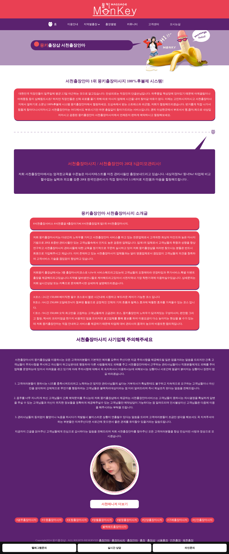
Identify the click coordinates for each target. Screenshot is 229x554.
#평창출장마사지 (127, 519)
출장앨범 (110, 24)
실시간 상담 (114, 547)
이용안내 (72, 24)
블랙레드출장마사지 (114, 526)
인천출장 (175, 540)
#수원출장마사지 (52, 519)
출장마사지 (118, 540)
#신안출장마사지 (202, 519)
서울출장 (162, 540)
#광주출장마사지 (26, 519)
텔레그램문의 (39, 547)
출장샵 (151, 540)
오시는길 (175, 24)
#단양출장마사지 (152, 519)
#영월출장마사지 (102, 519)
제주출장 (188, 540)
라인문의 (190, 547)
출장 (142, 540)
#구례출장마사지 (177, 519)
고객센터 (153, 24)
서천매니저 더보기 (114, 504)
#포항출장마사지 (77, 519)
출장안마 (104, 540)
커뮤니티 (132, 24)
